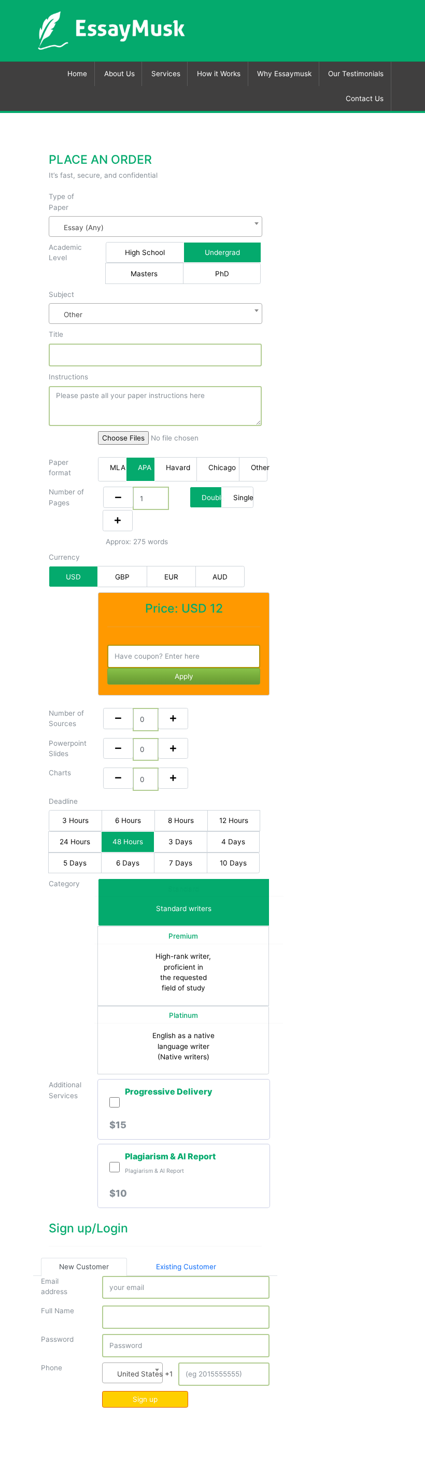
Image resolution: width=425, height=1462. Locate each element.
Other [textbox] (73, 314)
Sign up (145, 1399)
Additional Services (65, 1090)
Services (165, 73)
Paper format (60, 467)
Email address (54, 1286)
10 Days (233, 863)
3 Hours (75, 820)
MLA (117, 467)
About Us (119, 73)
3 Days (180, 842)
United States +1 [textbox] (134, 1374)
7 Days (180, 863)
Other (259, 467)
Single (243, 497)
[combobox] (155, 226)
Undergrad (222, 252)
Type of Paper (61, 201)
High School (145, 252)
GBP (122, 577)
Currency (64, 557)
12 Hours (233, 820)
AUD (220, 577)
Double (212, 497)
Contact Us (365, 98)
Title (56, 334)
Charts (60, 773)
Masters (144, 273)
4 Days (233, 842)
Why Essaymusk (284, 73)
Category (64, 883)
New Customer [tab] (84, 1266)
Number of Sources (66, 718)
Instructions (68, 377)
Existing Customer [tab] (186, 1266)
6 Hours (128, 820)
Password (57, 1339)
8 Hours (181, 820)
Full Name (57, 1311)
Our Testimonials (356, 73)
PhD (222, 273)
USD (73, 577)
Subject (61, 294)
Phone (51, 1368)
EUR (171, 577)
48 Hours (127, 842)
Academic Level (65, 252)
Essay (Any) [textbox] (84, 227)
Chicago (222, 467)
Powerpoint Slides (68, 748)
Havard (178, 467)
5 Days (75, 863)
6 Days (127, 863)
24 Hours (75, 842)
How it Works (218, 73)
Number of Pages (66, 497)
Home (77, 73)
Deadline (63, 801)
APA (144, 467)
